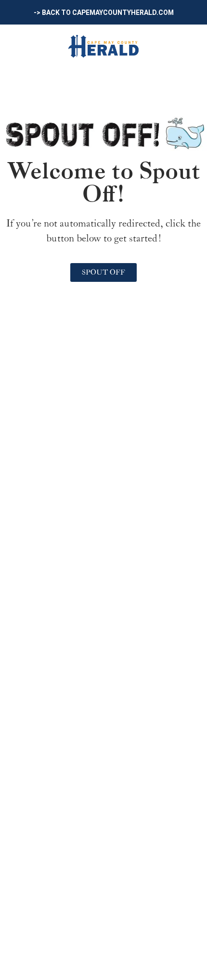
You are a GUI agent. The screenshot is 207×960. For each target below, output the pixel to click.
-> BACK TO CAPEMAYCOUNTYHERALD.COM (104, 12)
